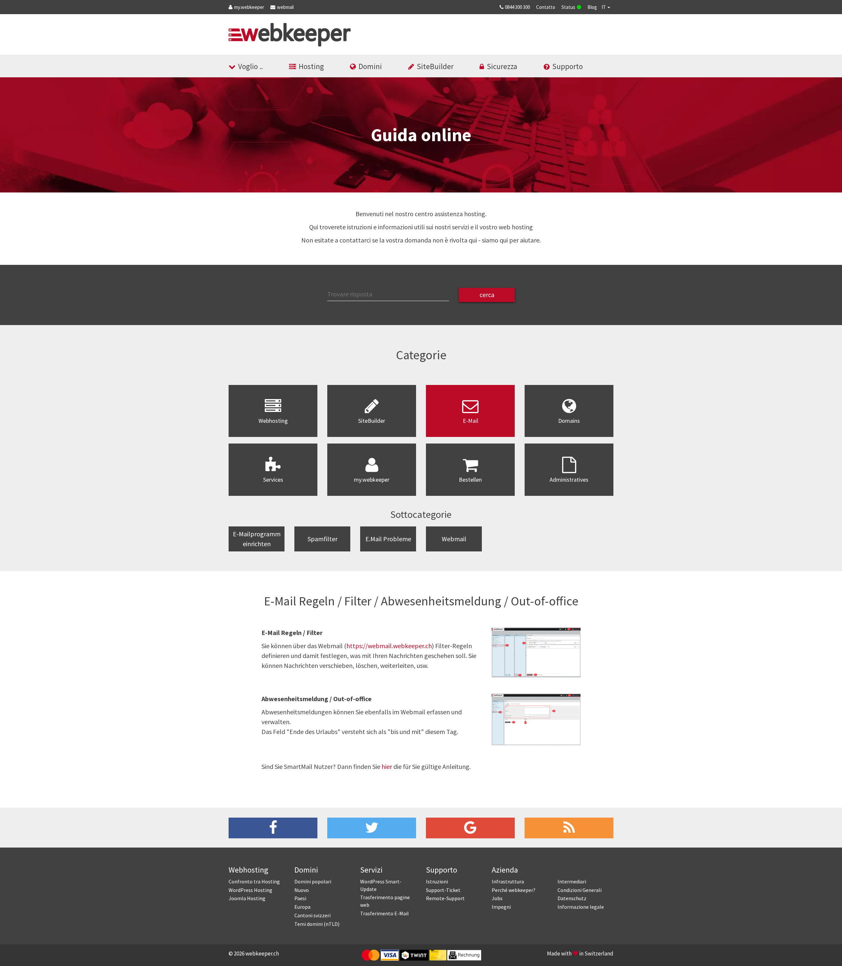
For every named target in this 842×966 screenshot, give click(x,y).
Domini (370, 66)
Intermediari (571, 881)
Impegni (501, 906)
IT (604, 7)
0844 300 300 (517, 7)
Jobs (497, 898)
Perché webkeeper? (513, 890)
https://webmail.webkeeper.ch (389, 646)
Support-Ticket (443, 890)
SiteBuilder (435, 66)
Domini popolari (312, 881)
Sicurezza (502, 66)
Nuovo (301, 890)
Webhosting (248, 870)
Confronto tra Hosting (254, 881)
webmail (285, 7)
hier (387, 766)
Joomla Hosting (247, 898)
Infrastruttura (508, 881)
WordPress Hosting (250, 890)
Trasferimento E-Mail (384, 913)
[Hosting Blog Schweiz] (569, 828)
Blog (592, 7)
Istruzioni (437, 881)
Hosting (311, 66)
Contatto (545, 7)
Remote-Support (445, 898)
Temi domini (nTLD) (316, 924)
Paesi (300, 898)
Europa (302, 906)
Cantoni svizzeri (312, 915)
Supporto (567, 66)
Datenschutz (571, 898)
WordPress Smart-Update (381, 885)
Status (568, 7)
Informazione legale (580, 906)
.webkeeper (249, 7)
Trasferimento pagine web (385, 901)
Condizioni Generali (579, 890)
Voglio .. (250, 66)
